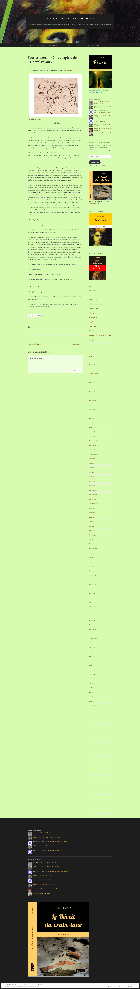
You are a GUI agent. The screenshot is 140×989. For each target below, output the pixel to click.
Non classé (34, 327)
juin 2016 (91, 688)
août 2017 (91, 643)
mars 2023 (91, 477)
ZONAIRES (68, 71)
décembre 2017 (93, 625)
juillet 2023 (92, 459)
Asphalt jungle (78, 344)
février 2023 (92, 481)
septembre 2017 (93, 638)
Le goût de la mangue (34, 344)
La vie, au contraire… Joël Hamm (70, 18)
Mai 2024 (91, 418)
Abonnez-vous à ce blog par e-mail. (99, 142)
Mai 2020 (91, 562)
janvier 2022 (92, 539)
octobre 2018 (92, 602)
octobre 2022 (92, 499)
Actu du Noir (92, 290)
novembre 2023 (93, 445)
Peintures (95, 45)
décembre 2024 (93, 400)
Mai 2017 (91, 656)
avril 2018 (91, 611)
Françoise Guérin (93, 308)
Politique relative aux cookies (34, 986)
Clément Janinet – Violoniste (97, 304)
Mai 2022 (91, 522)
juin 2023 (91, 463)
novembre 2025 (93, 369)
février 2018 (92, 620)
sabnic (95, 102)
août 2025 (91, 378)
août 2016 (91, 679)
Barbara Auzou (93, 295)
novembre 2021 (93, 548)
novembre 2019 (93, 580)
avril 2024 (91, 423)
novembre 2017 (93, 629)
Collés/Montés (68, 45)
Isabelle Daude (98, 129)
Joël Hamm (44, 66)
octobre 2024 (92, 405)
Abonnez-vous (95, 162)
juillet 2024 (92, 409)
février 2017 (92, 670)
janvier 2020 (92, 575)
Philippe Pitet (93, 340)
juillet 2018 (92, 607)
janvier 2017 (92, 674)
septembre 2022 (93, 504)
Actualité (41, 45)
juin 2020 (91, 557)
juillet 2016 (92, 683)
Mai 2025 (91, 382)
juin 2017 (91, 652)
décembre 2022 (93, 490)
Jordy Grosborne (93, 322)
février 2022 (92, 535)
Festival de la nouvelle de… (101, 121)
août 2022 (91, 508)
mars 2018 (91, 616)
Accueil (32, 45)
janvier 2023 (92, 486)
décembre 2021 (93, 544)
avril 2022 (91, 526)
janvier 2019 (92, 598)
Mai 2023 (91, 468)
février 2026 (92, 364)
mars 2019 (91, 589)
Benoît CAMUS (93, 299)
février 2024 (92, 432)
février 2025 (92, 391)
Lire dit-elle (108, 133)
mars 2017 (91, 665)
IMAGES (87, 45)
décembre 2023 (93, 441)
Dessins (78, 45)
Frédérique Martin (94, 313)
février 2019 (92, 593)
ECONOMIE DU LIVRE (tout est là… (101, 102)
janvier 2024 (92, 436)
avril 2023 (91, 472)
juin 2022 (91, 517)
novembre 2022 (93, 495)
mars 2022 (92, 530)
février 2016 (92, 706)
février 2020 (92, 571)
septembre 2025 (93, 373)
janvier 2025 (92, 396)
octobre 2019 (92, 584)
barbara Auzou (98, 133)
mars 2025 (92, 387)
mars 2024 (92, 427)
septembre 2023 (93, 454)
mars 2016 (91, 701)
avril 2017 (91, 661)
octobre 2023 (92, 450)
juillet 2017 (92, 647)
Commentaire (76, 370)
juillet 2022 (92, 513)
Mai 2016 (91, 692)
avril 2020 (91, 566)
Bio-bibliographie (54, 45)
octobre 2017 (92, 634)
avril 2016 (91, 697)
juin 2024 (91, 414)
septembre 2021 (93, 553)
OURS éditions (93, 331)
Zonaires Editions (94, 203)
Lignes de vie (92, 326)
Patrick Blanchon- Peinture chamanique (100, 335)
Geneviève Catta (93, 317)
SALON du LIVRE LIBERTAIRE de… (103, 107)
